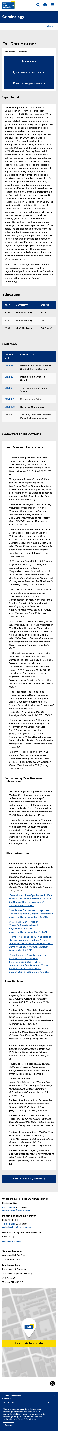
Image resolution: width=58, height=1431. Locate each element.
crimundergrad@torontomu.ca (16, 1210)
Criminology (13, 17)
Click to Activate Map (29, 1343)
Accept (9, 1425)
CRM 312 (9, 399)
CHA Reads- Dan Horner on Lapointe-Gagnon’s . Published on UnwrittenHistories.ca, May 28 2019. (31, 913)
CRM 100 (9, 366)
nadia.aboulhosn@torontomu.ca (16, 1227)
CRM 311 (9, 388)
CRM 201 (9, 377)
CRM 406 (9, 407)
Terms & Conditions (26, 1419)
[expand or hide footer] (54, 1396)
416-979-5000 (8, 1207)
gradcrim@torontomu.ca (11, 1241)
